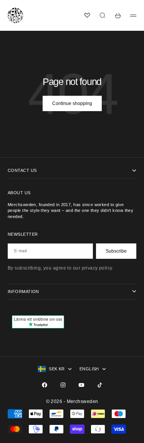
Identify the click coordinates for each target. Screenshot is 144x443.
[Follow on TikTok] (100, 385)
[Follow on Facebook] (44, 385)
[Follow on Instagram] (63, 385)
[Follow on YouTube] (81, 385)
